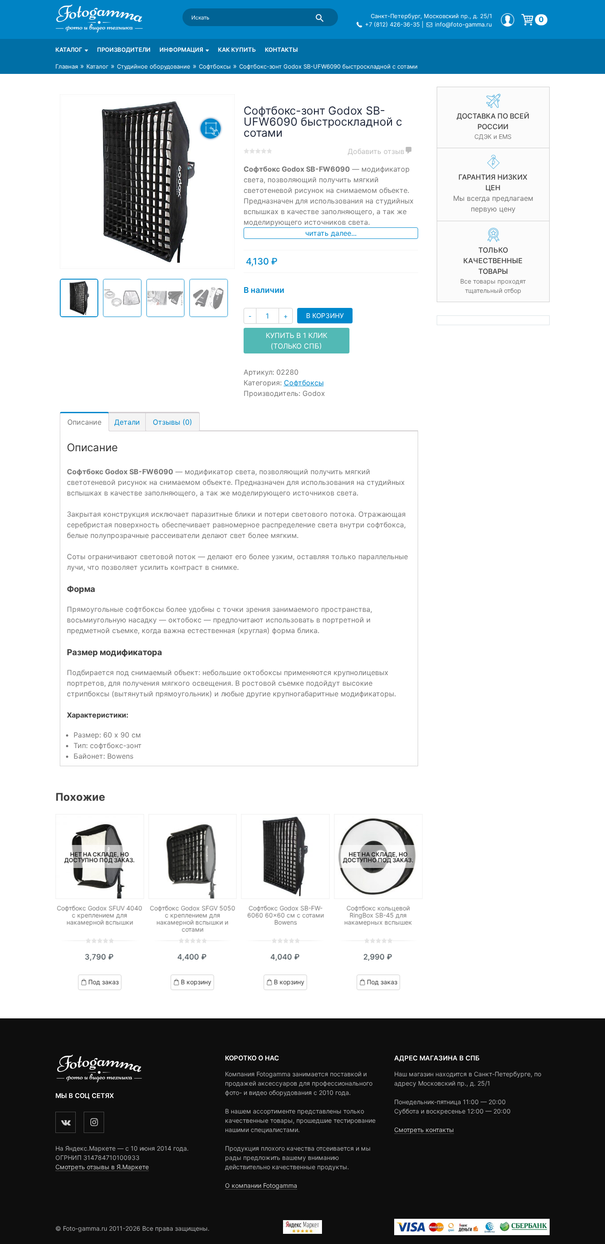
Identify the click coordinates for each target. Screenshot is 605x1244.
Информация (181, 49)
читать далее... (331, 233)
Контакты (281, 49)
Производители (124, 49)
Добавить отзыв (376, 151)
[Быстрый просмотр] (192, 857)
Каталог (68, 49)
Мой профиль (507, 20)
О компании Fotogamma (261, 1185)
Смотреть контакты (424, 1129)
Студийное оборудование (153, 66)
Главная (66, 66)
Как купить (237, 49)
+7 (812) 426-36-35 (392, 24)
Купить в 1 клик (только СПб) (296, 340)
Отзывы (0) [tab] (172, 422)
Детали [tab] (127, 422)
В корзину (325, 315)
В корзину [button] (196, 982)
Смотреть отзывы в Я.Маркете (102, 1167)
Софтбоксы (215, 66)
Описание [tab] (84, 422)
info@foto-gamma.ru (463, 24)
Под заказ (103, 982)
